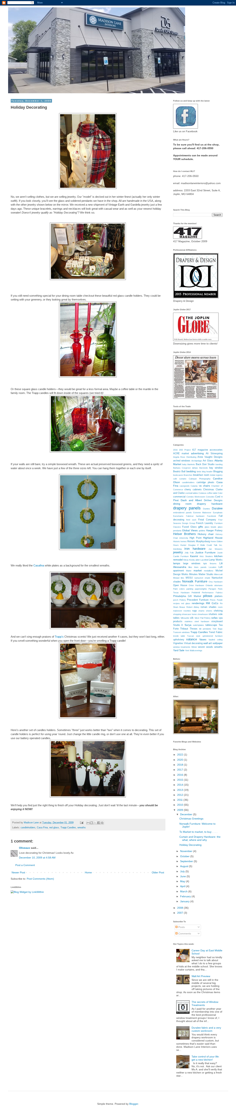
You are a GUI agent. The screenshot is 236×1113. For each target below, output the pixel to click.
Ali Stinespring (214, 453)
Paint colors (179, 589)
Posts (181, 927)
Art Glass (208, 460)
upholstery (178, 639)
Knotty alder (194, 560)
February (186, 896)
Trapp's (59, 636)
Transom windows (181, 632)
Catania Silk (196, 486)
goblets (202, 530)
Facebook (211, 516)
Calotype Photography (200, 479)
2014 (180, 784)
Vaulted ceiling (216, 640)
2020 (180, 759)
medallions (208, 571)
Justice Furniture (205, 552)
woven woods (205, 647)
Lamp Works (215, 560)
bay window (216, 468)
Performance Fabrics (212, 592)
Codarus (202, 493)
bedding (191, 471)
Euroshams (178, 516)
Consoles (210, 497)
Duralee (217, 508)
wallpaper (218, 643)
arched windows (181, 460)
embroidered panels (182, 512)
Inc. (221, 545)
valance (191, 639)
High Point (195, 538)
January (185, 901)
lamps (176, 563)
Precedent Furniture (198, 600)
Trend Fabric (215, 632)
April (183, 886)
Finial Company (207, 519)
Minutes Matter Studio (201, 574)
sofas (214, 617)
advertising (197, 453)
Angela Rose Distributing (184, 457)
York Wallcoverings (193, 650)
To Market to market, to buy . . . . (198, 831)
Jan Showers (216, 549)
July (182, 871)
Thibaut (184, 628)
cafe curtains (180, 479)
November (186, 851)
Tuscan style (193, 636)
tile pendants (205, 629)
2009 (180, 809)
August (184, 866)
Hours (176, 545)
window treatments (181, 647)
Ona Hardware (216, 582)
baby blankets (188, 464)
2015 (180, 779)
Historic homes (180, 541)
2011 (180, 799)
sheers (209, 611)
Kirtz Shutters (206, 556)
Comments (184, 933)
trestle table (179, 636)
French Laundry (204, 523)
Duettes (206, 509)
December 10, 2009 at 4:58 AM (37, 857)
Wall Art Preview (201, 976)
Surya (188, 624)
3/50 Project (185, 450)
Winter (194, 647)
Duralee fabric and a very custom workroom (206, 1029)
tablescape (211, 625)
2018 (180, 764)
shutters (213, 614)
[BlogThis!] (91, 823)
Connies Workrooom (195, 497)
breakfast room (201, 475)
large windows (191, 563)
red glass (54, 827)
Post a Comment (25, 865)
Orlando (209, 585)
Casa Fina (42, 827)
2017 (180, 769)
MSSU (189, 578)
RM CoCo (212, 603)
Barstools (203, 468)
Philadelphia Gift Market (187, 596)
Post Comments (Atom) (40, 878)
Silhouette (185, 618)
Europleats (218, 512)
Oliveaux (24, 847)
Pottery (182, 600)
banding (219, 464)
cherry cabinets (193, 489)
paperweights (201, 589)
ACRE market (181, 453)
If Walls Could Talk (207, 545)
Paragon (212, 589)
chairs (206, 485)
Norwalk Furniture (194, 581)
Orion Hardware (196, 585)
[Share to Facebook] (98, 823)
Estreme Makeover (202, 512)
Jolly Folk (189, 553)
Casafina (38, 565)
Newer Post (18, 872)
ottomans (218, 585)
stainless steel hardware (197, 621)
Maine (188, 571)
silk (192, 618)
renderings (198, 603)
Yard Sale (178, 650)
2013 (180, 789)
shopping (177, 614)
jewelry (178, 552)
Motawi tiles (178, 578)
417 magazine (200, 450)
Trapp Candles (68, 827)
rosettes (187, 611)
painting (189, 589)
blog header (207, 471)
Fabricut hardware (195, 516)
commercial (179, 496)
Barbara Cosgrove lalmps (185, 468)
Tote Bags (218, 629)
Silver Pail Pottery (203, 618)
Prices (213, 600)
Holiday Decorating (190, 844)
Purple (220, 600)
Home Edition (216, 541)
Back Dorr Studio (205, 464)
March (184, 891)
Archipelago (196, 461)
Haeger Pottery (214, 530)
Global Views (190, 530)
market (198, 570)
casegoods (185, 486)
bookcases (178, 475)
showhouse (202, 614)
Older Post (158, 872)
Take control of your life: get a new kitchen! (205, 1058)
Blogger (133, 1103)
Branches (188, 475)
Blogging (218, 471)
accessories (216, 450)
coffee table (212, 493)
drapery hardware (209, 503)
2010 (180, 804)
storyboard (217, 621)
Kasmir (194, 556)
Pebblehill (196, 592)
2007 (180, 912)
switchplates (198, 625)
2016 (175, 450)
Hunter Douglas (188, 545)
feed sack (191, 520)
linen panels (200, 567)
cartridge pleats (205, 482)
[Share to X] (95, 823)
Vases (202, 639)
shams (201, 611)
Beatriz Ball (179, 471)
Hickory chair (206, 534)
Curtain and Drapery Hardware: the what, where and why (200, 838)
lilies (190, 567)
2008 (180, 907)
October (185, 856)
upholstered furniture (212, 636)
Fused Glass (189, 527)
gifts (200, 526)
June (183, 876)
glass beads (210, 527)
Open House (180, 585)
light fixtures (209, 563)
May (183, 881)
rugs (194, 610)
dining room (182, 503)
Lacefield (204, 560)
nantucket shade (202, 578)
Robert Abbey (192, 607)
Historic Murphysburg (198, 541)
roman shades (208, 607)
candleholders (28, 827)
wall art (207, 643)
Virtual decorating (193, 643)
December (186, 814)
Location (212, 567)
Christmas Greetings (191, 818)
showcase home (189, 614)
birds (199, 471)
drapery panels (187, 508)
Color (220, 493)
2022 (180, 754)
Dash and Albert (191, 500)
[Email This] (88, 823)
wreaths (81, 827)
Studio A (178, 625)
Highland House (212, 537)
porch (175, 600)
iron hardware (194, 548)
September (187, 861)
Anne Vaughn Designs (209, 457)
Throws (193, 628)
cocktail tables (191, 493)
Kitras (186, 560)
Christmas (208, 489)
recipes (176, 603)
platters (219, 596)
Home (88, 872)
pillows (207, 596)
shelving (218, 610)
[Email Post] (81, 822)
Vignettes (178, 643)
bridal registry (216, 475)
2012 (180, 794)
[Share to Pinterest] (102, 823)
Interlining (177, 549)
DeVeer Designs (213, 500)
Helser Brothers (184, 534)
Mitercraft (218, 574)
